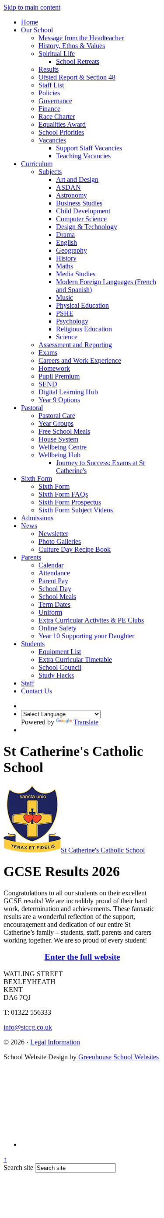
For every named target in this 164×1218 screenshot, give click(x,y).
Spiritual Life (56, 53)
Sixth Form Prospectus (69, 502)
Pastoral (32, 407)
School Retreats (77, 61)
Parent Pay (53, 581)
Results (48, 69)
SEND (47, 384)
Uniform (50, 612)
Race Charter (56, 116)
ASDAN (68, 187)
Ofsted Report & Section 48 (76, 77)
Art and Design (77, 179)
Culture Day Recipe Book (74, 549)
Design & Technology (86, 226)
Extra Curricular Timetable (75, 659)
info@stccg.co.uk (27, 1027)
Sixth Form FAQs (63, 494)
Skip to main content (31, 7)
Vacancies (52, 140)
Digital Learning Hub (68, 392)
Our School (37, 30)
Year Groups (55, 423)
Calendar (50, 565)
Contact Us (36, 691)
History (66, 258)
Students (33, 643)
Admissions (37, 518)
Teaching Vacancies (83, 156)
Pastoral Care (56, 415)
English (66, 242)
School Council (59, 667)
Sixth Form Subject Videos (75, 510)
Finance (49, 108)
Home (29, 22)
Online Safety (57, 628)
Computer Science (81, 219)
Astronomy (71, 195)
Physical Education (82, 305)
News (29, 525)
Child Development (83, 211)
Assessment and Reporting (75, 344)
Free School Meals (64, 431)
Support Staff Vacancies (89, 148)
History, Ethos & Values (71, 45)
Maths (64, 266)
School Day (54, 588)
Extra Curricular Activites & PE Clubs (91, 620)
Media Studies (75, 274)
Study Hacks (56, 675)
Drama (65, 234)
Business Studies (79, 203)
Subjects (50, 171)
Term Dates (54, 604)
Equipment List (59, 651)
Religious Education (84, 329)
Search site (18, 1167)
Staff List (51, 85)
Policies (49, 93)
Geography (71, 250)
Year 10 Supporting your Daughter (86, 636)
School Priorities (61, 132)
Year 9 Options (59, 400)
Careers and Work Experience (79, 360)
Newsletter (53, 533)
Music (64, 297)
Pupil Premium (59, 376)
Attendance (54, 573)
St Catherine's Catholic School (103, 850)
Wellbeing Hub (59, 455)
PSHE (64, 313)
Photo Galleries (59, 541)
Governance (55, 100)
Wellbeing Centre (62, 447)
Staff (27, 683)
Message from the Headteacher (81, 38)
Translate (85, 722)
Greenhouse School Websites (118, 1057)
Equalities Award (62, 124)
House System (58, 439)
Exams (47, 352)
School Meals (57, 596)
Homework (54, 368)
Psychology (72, 321)
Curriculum (36, 163)
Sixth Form (36, 478)
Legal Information (55, 1042)
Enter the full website (82, 956)
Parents (31, 557)
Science (66, 337)
